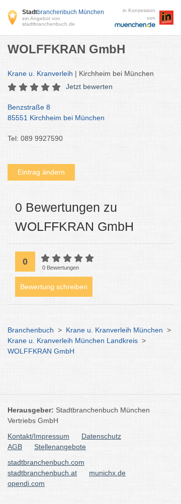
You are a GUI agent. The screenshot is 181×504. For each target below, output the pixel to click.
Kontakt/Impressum (38, 436)
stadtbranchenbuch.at (42, 473)
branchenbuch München (63, 12)
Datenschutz (101, 436)
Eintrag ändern (41, 172)
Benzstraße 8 (56, 112)
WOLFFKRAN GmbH (41, 351)
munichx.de (107, 473)
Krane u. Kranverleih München (114, 330)
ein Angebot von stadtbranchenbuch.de (48, 21)
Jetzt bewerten (89, 86)
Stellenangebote (60, 447)
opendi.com (26, 483)
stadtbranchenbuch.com (46, 462)
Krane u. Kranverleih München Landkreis (73, 341)
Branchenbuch (31, 330)
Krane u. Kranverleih (40, 73)
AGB (15, 447)
